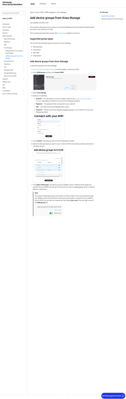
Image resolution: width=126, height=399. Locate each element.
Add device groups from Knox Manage (14, 57)
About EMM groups (9, 39)
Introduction (6, 24)
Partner (53, 4)
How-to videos (7, 27)
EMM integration (50, 12)
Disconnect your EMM (10, 76)
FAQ (4, 85)
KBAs (4, 88)
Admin (33, 4)
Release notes (6, 82)
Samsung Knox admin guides (11, 13)
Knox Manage (61, 12)
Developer (43, 4)
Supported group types (108, 16)
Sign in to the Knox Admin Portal (43, 69)
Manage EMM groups (10, 73)
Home (32, 12)
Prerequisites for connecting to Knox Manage (14, 52)
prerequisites (61, 33)
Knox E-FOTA (39, 12)
